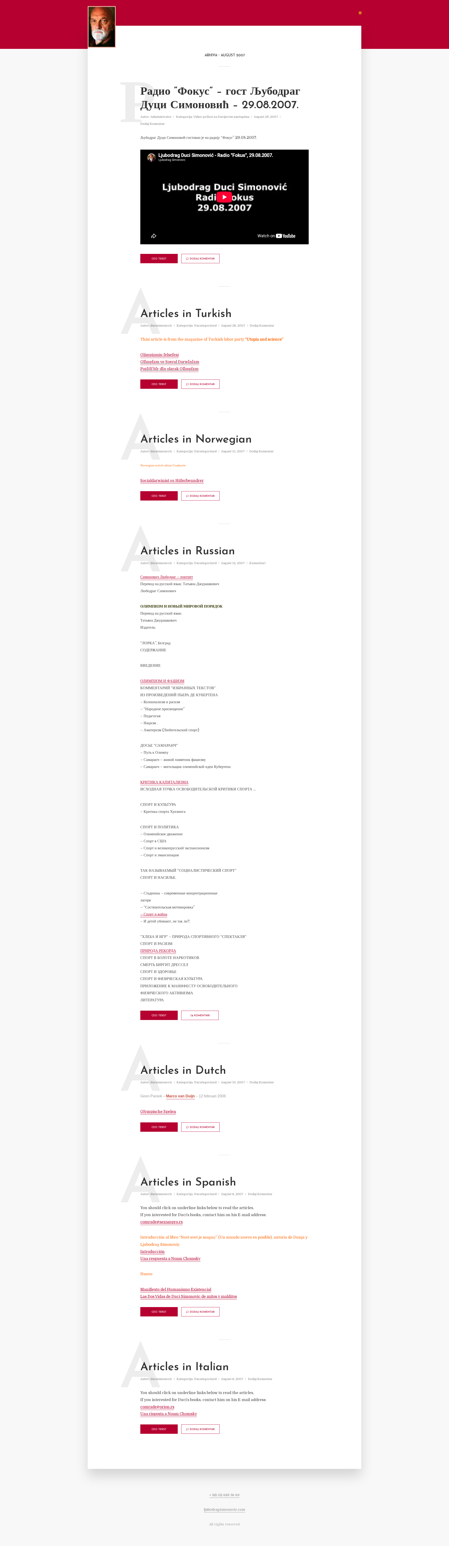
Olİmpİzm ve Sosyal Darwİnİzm (169, 362)
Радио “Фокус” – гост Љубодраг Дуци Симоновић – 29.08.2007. (220, 98)
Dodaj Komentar (152, 124)
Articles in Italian (184, 1367)
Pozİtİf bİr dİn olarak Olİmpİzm (169, 369)
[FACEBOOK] (320, 13)
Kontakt (275, 13)
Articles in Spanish (188, 1182)
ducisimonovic (161, 325)
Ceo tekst (159, 259)
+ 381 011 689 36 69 (224, 1495)
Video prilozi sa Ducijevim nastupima (221, 117)
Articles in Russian (187, 551)
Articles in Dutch (183, 1071)
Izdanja (253, 13)
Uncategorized (205, 325)
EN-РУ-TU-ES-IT (339, 13)
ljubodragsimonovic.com (224, 1509)
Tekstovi (215, 13)
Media (234, 13)
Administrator (161, 117)
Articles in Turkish (186, 314)
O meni (194, 13)
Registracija (301, 13)
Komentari (257, 563)
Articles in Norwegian (196, 439)
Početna (173, 13)
